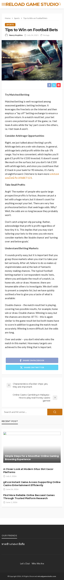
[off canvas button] (4, 4)
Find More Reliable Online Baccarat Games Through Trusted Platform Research (29, 497)
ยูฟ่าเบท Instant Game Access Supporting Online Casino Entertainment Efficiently (32, 484)
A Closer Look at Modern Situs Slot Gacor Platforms (28, 471)
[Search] (59, 4)
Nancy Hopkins (16, 35)
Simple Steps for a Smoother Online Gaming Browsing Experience (32, 458)
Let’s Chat (25, 563)
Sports (10, 24)
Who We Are (38, 563)
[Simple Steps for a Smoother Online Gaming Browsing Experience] (32, 447)
